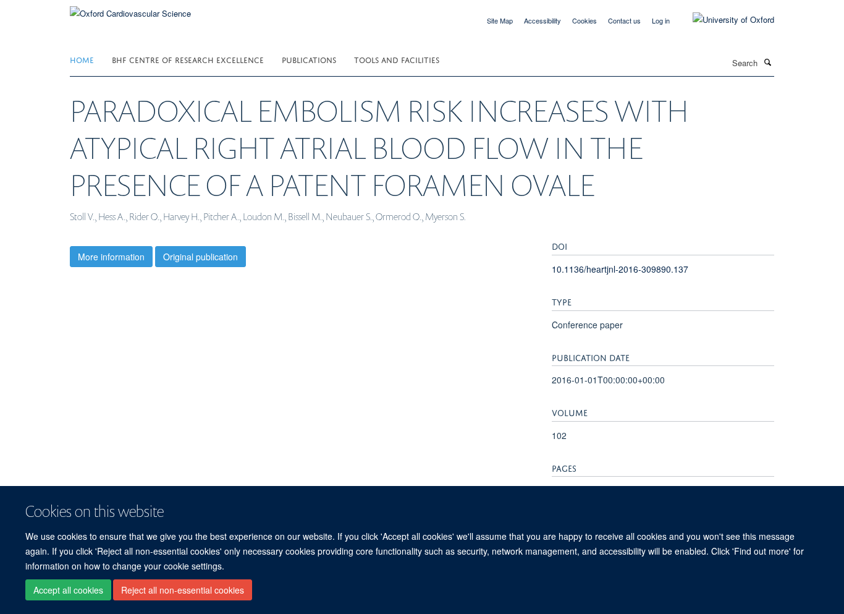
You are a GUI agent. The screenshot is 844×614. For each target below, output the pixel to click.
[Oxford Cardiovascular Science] (130, 9)
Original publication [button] (200, 256)
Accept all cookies (68, 590)
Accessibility (542, 20)
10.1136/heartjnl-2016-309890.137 (620, 269)
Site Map (500, 20)
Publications (309, 59)
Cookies (584, 20)
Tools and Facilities (396, 59)
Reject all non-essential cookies (182, 590)
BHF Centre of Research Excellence (188, 59)
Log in (661, 20)
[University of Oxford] (724, 19)
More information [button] (111, 256)
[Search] (767, 62)
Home (82, 59)
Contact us (624, 20)
